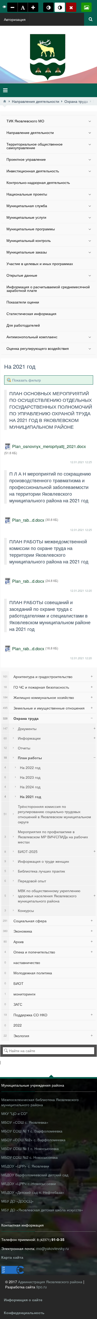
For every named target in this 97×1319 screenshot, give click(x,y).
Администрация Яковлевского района (50, 1281)
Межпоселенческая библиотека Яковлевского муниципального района (40, 1102)
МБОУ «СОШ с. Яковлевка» (24, 1122)
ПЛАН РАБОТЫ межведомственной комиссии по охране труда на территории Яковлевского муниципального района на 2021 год (48, 551)
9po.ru (41, 1286)
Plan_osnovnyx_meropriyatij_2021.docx (49, 446)
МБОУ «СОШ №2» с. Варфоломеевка (33, 1139)
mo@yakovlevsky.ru (52, 1248)
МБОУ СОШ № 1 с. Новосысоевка (30, 1148)
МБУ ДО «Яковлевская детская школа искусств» (42, 1209)
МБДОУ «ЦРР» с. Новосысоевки (28, 1183)
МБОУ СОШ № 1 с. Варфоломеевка (31, 1131)
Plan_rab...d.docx (28, 520)
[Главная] (5, 101)
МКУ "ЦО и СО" (14, 1113)
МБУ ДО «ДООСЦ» (17, 1201)
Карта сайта (12, 1257)
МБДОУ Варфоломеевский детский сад (34, 1174)
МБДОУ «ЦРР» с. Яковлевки (25, 1166)
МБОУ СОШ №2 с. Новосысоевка (29, 1157)
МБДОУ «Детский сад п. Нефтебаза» (32, 1192)
